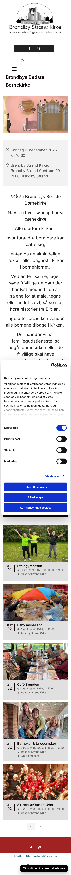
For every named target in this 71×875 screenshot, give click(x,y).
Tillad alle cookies (35, 487)
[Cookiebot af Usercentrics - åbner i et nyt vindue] (51, 365)
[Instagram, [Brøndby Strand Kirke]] (38, 48)
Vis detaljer (52, 476)
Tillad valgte (35, 497)
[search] (21, 59)
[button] (13, 69)
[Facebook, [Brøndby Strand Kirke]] (29, 48)
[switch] (61, 439)
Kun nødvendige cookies (35, 507)
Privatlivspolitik (22, 856)
